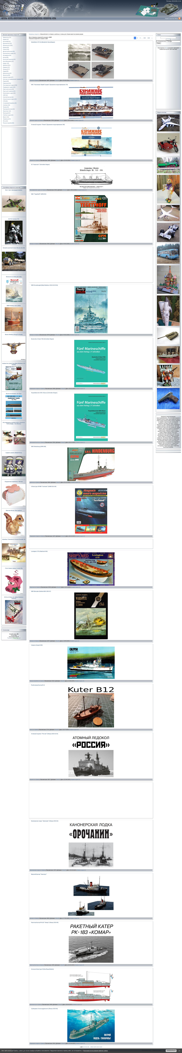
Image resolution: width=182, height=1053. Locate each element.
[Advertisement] (91, 27)
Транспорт (6, 111)
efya (17, 638)
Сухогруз (5, 105)
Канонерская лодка (8, 53)
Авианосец (6, 37)
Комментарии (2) (74, 243)
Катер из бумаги (33, 729)
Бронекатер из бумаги (35, 1004)
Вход (54, 18)
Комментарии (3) (79, 681)
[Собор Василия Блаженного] (168, 293)
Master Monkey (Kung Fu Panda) (14, 334)
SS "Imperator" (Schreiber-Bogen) (40, 164)
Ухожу (14, 638)
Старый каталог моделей (35, 18)
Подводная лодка (7, 87)
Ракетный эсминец (8, 91)
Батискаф (5, 41)
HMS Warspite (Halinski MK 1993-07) (41, 591)
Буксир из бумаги (34, 918)
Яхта (4, 121)
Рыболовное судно (8, 93)
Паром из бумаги (34, 80)
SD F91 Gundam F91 (13, 219)
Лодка (4, 71)
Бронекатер (6, 43)
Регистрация (47, 18)
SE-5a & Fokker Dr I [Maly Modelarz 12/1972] (13, 597)
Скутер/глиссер (7, 97)
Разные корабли (7, 123)
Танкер (5, 107)
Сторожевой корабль (8, 103)
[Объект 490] (168, 344)
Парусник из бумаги (34, 587)
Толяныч (9, 638)
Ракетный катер (7, 89)
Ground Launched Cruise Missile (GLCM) (14, 248)
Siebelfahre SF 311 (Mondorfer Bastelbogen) (43, 42)
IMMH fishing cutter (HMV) (14, 305)
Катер (4, 57)
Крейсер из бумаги (34, 482)
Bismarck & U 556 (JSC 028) (14, 276)
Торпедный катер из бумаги (36, 442)
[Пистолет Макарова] (168, 408)
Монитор (5, 75)
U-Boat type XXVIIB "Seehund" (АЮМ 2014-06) (43, 486)
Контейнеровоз (7, 61)
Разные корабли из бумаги (36, 681)
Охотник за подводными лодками (12, 79)
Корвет (5, 63)
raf (19, 638)
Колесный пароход (8, 59)
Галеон (5, 49)
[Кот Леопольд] (168, 203)
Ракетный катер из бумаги (36, 965)
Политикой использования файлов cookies (95, 1050)
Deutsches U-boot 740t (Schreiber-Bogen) (42, 339)
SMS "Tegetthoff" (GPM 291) (38, 194)
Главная (4, 18)
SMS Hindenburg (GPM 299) (38, 446)
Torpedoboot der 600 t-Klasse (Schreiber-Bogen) (44, 392)
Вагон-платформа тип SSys (14, 393)
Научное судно (7, 77)
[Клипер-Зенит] (168, 325)
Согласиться (171, 1050)
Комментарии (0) (78, 120)
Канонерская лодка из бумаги (37, 870)
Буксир (5, 47)
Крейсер (5, 65)
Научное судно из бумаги (36, 120)
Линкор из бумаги (34, 243)
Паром (5, 81)
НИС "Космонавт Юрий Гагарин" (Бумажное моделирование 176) (49, 84)
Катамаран (6, 55)
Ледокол (5, 67)
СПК (4, 101)
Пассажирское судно (8, 85)
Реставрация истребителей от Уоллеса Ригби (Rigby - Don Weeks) (14, 423)
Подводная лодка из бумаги (36, 388)
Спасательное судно (8, 99)
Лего (166, 48)
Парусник (5, 83)
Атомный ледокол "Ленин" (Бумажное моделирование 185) (48, 124)
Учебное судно (7, 115)
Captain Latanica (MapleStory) (14, 452)
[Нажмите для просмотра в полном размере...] (91, 78)
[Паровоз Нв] (168, 173)
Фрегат (5, 117)
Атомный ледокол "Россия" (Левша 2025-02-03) (44, 733)
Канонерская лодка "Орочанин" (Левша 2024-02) (44, 821)
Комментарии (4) (75, 160)
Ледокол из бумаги (34, 160)
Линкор (5, 69)
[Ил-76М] (168, 220)
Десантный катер (7, 51)
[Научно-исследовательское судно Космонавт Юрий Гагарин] (168, 362)
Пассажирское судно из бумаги (37, 190)
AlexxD (57, 80)
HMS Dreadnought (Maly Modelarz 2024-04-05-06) (44, 285)
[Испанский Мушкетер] (168, 386)
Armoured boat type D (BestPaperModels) (42, 969)
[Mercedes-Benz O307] (168, 263)
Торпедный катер (7, 109)
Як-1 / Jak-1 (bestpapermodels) (13, 190)
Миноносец (6, 73)
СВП (4, 95)
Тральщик (5, 113)
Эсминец (5, 119)
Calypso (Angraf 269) (37, 645)
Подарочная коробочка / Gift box (14, 481)
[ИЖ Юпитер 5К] (168, 155)
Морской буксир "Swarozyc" (39, 874)
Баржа (4, 39)
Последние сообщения (20, 18)
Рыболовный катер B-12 (38, 685)
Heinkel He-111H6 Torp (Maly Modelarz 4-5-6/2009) (13, 364)
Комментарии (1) (74, 80)
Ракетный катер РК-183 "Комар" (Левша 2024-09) (44, 922)
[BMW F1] (168, 241)
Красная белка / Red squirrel (14, 510)
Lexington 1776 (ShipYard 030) (39, 551)
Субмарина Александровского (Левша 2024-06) (44, 1008)
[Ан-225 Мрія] (168, 131)
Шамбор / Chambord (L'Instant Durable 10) (13, 539)
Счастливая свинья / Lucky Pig (13, 568)
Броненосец (6, 45)
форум (10, 18)
